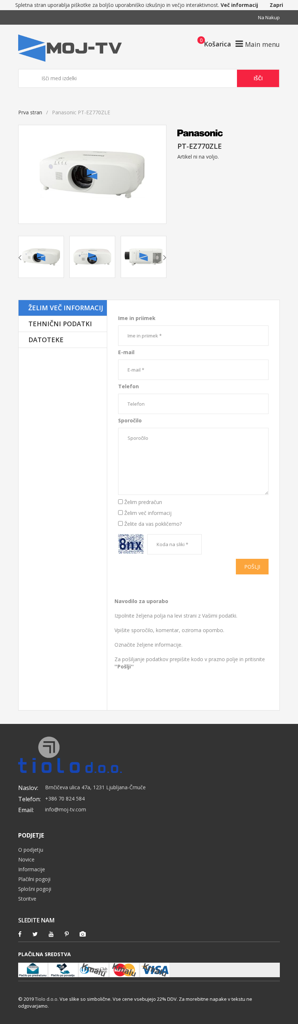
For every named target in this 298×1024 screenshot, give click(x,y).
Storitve (27, 898)
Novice (26, 859)
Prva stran (30, 112)
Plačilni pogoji (34, 879)
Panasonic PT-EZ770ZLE (136, 303)
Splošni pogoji (34, 888)
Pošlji (252, 566)
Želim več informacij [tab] (65, 307)
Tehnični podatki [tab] (60, 323)
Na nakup (269, 17)
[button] (212, 43)
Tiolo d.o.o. (47, 999)
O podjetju (30, 849)
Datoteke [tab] (46, 339)
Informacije (31, 869)
